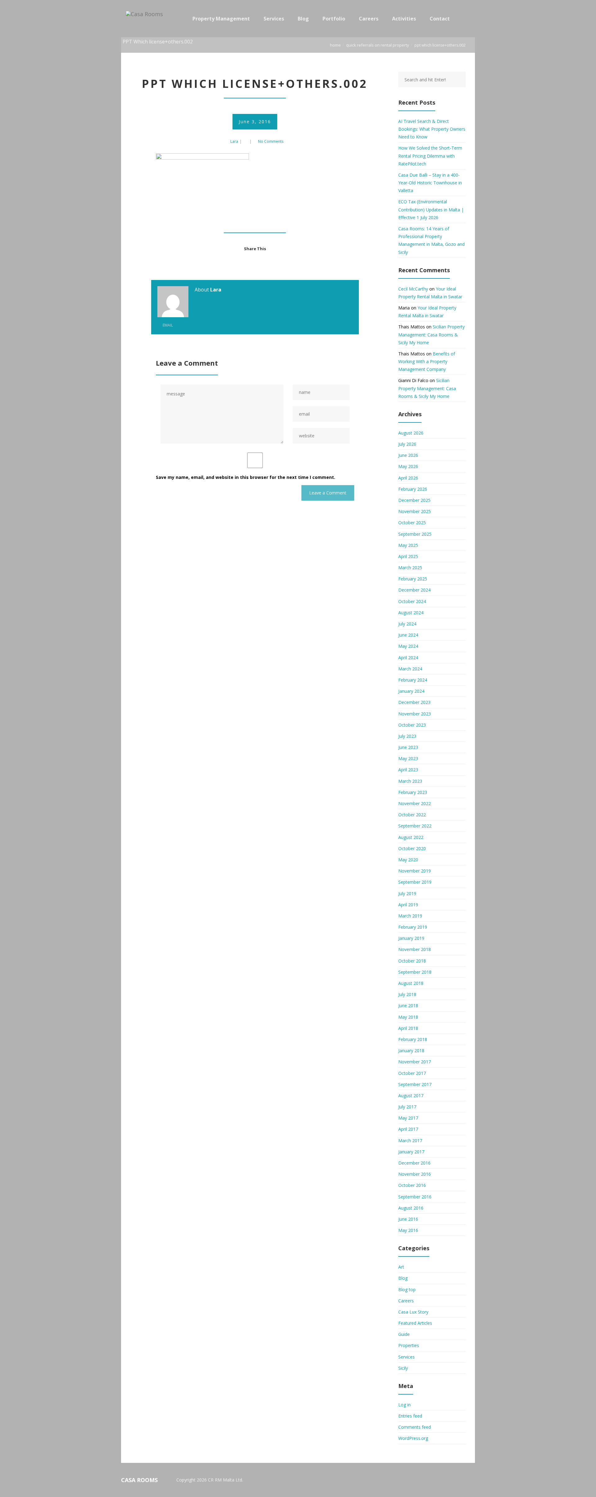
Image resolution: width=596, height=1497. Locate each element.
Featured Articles (415, 1323)
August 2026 (410, 433)
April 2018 (408, 1028)
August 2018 (410, 983)
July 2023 (407, 736)
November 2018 (414, 949)
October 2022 (412, 815)
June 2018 (408, 1005)
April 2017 (408, 1129)
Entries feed (410, 1416)
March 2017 (410, 1140)
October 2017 (412, 1073)
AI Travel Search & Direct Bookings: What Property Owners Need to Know (431, 129)
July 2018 (407, 994)
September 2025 (414, 534)
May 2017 (408, 1118)
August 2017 (410, 1095)
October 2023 (412, 725)
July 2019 (407, 893)
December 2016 (414, 1163)
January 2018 (411, 1050)
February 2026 (412, 489)
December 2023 (414, 702)
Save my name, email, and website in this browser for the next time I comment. (245, 477)
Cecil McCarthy (413, 289)
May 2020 (408, 860)
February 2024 (412, 680)
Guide (404, 1334)
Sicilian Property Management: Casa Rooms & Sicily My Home (431, 334)
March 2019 (410, 916)
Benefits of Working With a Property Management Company (426, 361)
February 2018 (412, 1039)
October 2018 (412, 961)
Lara (234, 141)
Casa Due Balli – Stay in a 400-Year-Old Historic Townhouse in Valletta (430, 182)
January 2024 (411, 691)
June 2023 (408, 747)
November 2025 (414, 511)
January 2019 (411, 938)
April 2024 (408, 658)
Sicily (403, 1368)
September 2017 (414, 1084)
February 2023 (412, 792)
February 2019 (412, 927)
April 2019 (408, 905)
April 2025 (408, 556)
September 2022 (414, 826)
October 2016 (412, 1185)
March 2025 (410, 567)
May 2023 (408, 758)
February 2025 (412, 579)
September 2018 (414, 972)
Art (401, 1267)
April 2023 (408, 770)
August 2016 (410, 1208)
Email (167, 325)
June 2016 (408, 1219)
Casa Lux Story (413, 1312)
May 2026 (408, 466)
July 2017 (407, 1107)
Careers (406, 1301)
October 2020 (412, 848)
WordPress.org (413, 1438)
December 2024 (414, 590)
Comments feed (414, 1427)
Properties (408, 1345)
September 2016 (414, 1197)
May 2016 (408, 1230)
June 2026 (408, 455)
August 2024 (410, 612)
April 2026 (408, 478)
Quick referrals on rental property (377, 45)
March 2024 (410, 669)
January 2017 (411, 1152)
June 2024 (408, 635)
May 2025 (408, 545)
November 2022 (414, 803)
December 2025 (414, 500)
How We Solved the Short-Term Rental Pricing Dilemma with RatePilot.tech (430, 155)
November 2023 (414, 714)
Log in (404, 1405)
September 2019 (414, 882)
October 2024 (412, 601)
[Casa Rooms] (146, 18)
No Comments (270, 141)
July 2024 (407, 624)
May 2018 (408, 1017)
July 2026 (407, 444)
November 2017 (414, 1062)
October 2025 (412, 522)
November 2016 (414, 1174)
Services (406, 1357)
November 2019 (414, 871)
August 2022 (410, 837)
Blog (403, 1278)
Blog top (407, 1289)
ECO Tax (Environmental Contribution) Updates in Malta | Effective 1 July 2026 (431, 209)
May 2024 (408, 646)
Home (335, 45)
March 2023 (410, 781)
